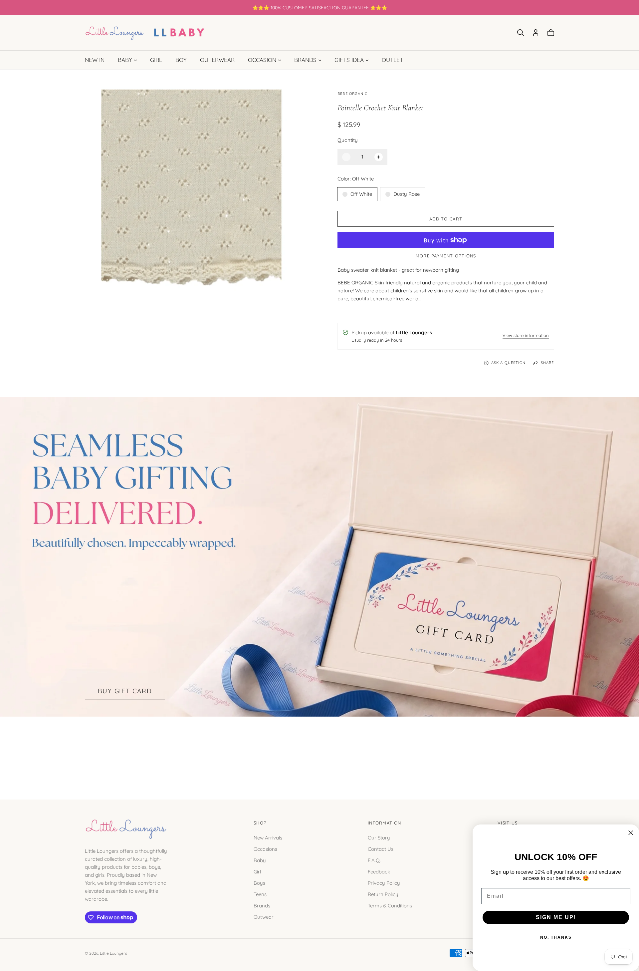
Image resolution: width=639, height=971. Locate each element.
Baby (260, 860)
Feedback (379, 871)
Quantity (347, 140)
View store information (526, 336)
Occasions (265, 848)
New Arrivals (268, 837)
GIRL (156, 59)
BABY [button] (125, 59)
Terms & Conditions (390, 905)
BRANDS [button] (305, 59)
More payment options (446, 255)
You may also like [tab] (319, 750)
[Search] (520, 32)
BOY (181, 59)
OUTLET (392, 59)
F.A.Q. (374, 860)
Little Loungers (113, 953)
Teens (260, 894)
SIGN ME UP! (556, 917)
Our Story (379, 837)
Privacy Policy (384, 882)
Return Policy (383, 894)
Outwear (264, 916)
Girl (257, 871)
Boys (259, 882)
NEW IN (95, 59)
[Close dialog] (631, 833)
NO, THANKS (556, 937)
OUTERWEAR (217, 59)
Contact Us (380, 848)
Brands (262, 905)
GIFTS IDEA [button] (349, 59)
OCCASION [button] (262, 59)
